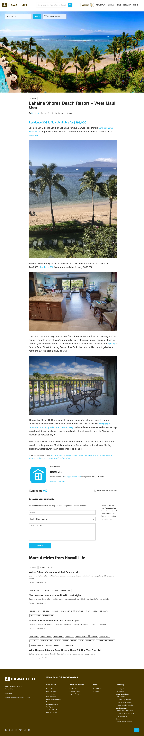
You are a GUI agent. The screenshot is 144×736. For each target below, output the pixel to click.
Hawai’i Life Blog (97, 688)
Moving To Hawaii (100, 611)
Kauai (57, 641)
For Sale (74, 455)
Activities (34, 636)
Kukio (65, 641)
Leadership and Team (124, 699)
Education (104, 636)
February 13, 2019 (47, 113)
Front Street (101, 455)
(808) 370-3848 (98, 477)
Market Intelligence (105, 641)
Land (81, 641)
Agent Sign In (8, 693)
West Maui (34, 135)
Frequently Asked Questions (124, 721)
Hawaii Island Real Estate (53, 699)
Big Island (58, 636)
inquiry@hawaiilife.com (72, 477)
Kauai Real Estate (51, 691)
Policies (28, 697)
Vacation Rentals (74, 688)
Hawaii (80, 455)
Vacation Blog (96, 691)
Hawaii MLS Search (51, 688)
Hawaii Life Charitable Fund (125, 705)
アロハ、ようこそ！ (52, 709)
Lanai (73, 641)
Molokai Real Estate (52, 704)
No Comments (60, 113)
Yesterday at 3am (41, 628)
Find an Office (9, 689)
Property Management (76, 694)
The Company (121, 696)
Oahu (86, 455)
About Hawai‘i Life (122, 694)
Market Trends (37, 645)
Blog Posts (61, 481)
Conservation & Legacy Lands (126, 713)
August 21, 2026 (42, 658)
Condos (33, 98)
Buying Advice (81, 636)
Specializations (121, 708)
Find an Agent (120, 688)
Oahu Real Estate (51, 694)
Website (53, 481)
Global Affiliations (122, 716)
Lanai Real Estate (51, 701)
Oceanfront (92, 455)
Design (68, 455)
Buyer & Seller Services (124, 702)
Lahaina (111, 343)
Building (69, 636)
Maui (51, 458)
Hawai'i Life (32, 658)
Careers (118, 719)
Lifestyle (79, 611)
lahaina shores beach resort (38, 458)
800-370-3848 (70, 677)
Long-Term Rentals (75, 691)
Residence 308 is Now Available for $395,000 (57, 122)
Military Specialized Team (125, 710)
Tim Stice (31, 582)
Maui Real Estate (51, 696)
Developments (50, 707)
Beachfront (54, 455)
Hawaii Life (35, 113)
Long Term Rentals (51, 712)
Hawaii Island (66, 611)
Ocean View (65, 590)
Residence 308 (46, 267)
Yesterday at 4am (41, 582)
